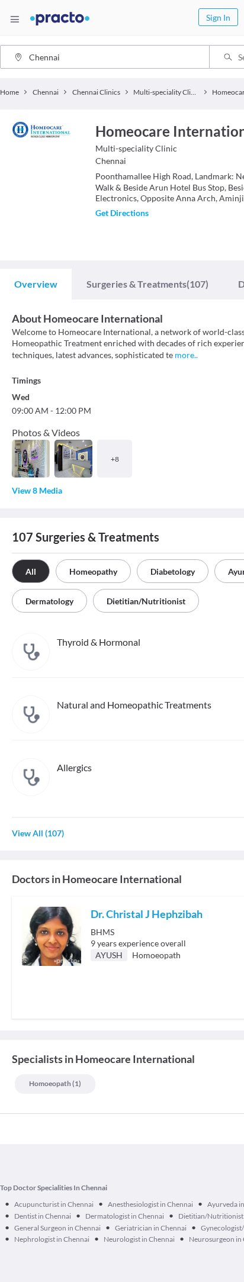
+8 (115, 459)
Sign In (218, 17)
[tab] (36, 284)
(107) (147, 283)
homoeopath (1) (55, 1083)
